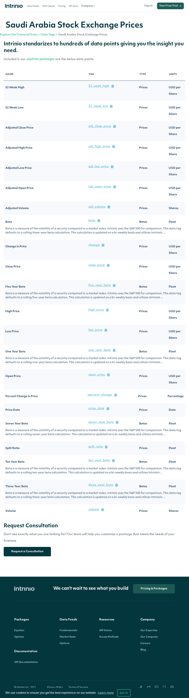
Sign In (148, 6)
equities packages (40, 59)
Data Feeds (33, 6)
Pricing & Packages (154, 588)
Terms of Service (78, 687)
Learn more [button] (106, 692)
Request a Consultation (27, 551)
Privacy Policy (55, 687)
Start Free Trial (168, 6)
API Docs (73, 6)
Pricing (61, 6)
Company (87, 6)
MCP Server (48, 6)
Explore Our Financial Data (18, 34)
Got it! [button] (124, 692)
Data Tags (48, 34)
